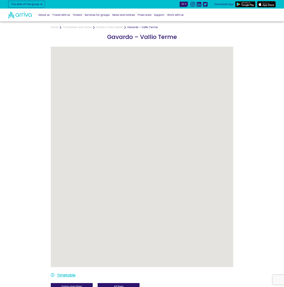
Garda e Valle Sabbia (109, 27)
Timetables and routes (77, 27)
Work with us (175, 15)
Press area (144, 15)
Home (55, 27)
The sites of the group (25, 4)
